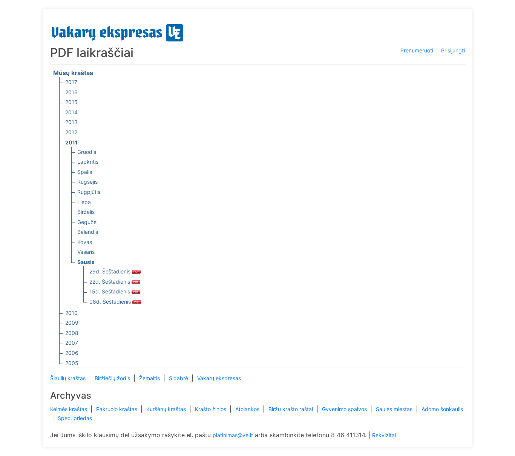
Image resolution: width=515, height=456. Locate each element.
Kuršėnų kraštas (166, 409)
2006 (71, 353)
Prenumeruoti (416, 50)
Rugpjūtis (88, 192)
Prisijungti (453, 50)
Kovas (84, 242)
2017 (71, 82)
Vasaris (86, 252)
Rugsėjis (87, 181)
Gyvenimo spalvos (345, 409)
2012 (71, 132)
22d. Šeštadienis (110, 281)
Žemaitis (150, 378)
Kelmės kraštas (69, 409)
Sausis (86, 262)
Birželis (86, 212)
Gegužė (87, 222)
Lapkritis (87, 161)
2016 (71, 92)
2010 (71, 313)
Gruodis (86, 152)
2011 (71, 142)
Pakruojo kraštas (117, 409)
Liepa (84, 202)
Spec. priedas (75, 418)
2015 (71, 102)
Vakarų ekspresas (219, 378)
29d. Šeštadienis (110, 271)
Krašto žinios (211, 409)
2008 (71, 333)
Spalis (84, 172)
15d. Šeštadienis (110, 291)
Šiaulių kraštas (68, 378)
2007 (71, 342)
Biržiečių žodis (113, 378)
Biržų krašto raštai (291, 409)
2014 (71, 112)
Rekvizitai (384, 435)
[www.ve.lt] (117, 31)
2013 (71, 122)
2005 (71, 363)
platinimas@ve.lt (233, 435)
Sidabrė (179, 378)
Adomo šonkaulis (442, 409)
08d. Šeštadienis (110, 301)
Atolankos (248, 409)
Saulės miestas (395, 409)
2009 (71, 322)
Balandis (87, 232)
